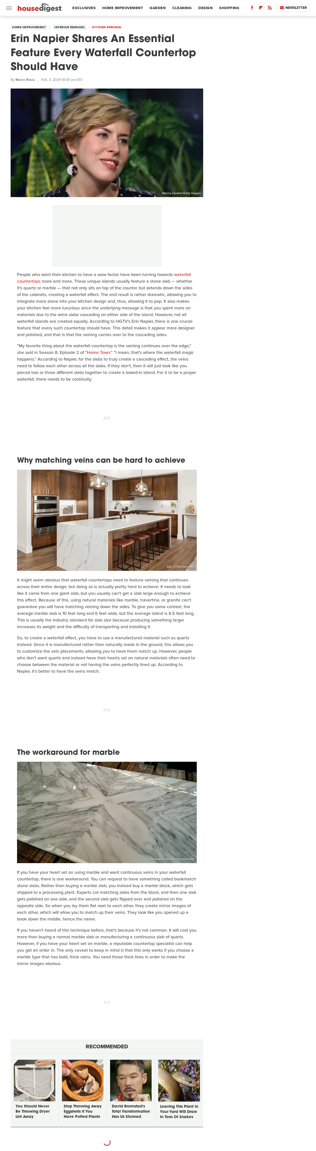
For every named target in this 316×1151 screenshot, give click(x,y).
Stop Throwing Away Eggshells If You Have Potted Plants (83, 1112)
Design (205, 8)
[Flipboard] (261, 9)
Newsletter (296, 7)
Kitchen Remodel (107, 27)
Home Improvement (122, 8)
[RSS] (270, 9)
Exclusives (84, 8)
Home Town (98, 352)
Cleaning (182, 8)
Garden (158, 8)
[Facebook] (252, 9)
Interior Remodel (69, 27)
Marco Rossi (25, 79)
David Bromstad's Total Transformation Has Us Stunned (131, 1112)
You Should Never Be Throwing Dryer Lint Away (33, 1112)
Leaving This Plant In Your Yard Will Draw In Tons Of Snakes (179, 1112)
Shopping (229, 8)
